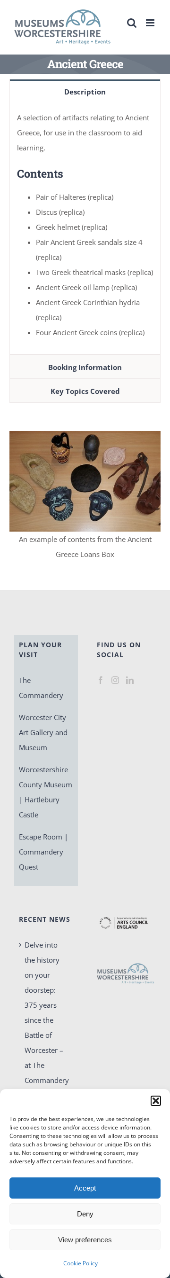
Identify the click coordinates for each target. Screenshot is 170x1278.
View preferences (85, 1240)
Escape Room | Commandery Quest (43, 851)
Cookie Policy (80, 1263)
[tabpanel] (85, 229)
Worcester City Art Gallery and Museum (43, 732)
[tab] (85, 91)
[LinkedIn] (130, 680)
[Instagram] (115, 680)
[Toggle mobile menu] (151, 23)
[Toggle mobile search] (131, 23)
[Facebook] (100, 680)
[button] (156, 1101)
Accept (85, 1188)
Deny (85, 1214)
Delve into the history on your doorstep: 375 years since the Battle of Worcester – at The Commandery (46, 1012)
